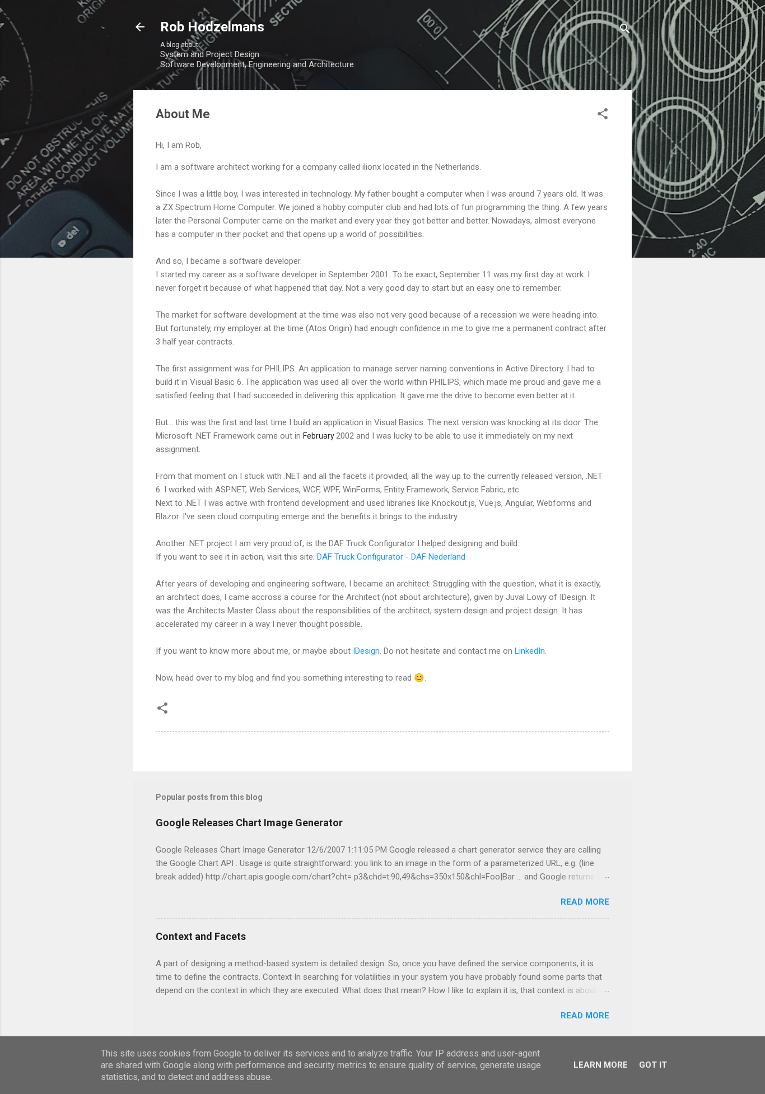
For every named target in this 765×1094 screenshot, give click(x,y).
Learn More (600, 1065)
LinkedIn (530, 651)
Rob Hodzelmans (212, 27)
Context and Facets (201, 936)
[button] (602, 115)
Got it (653, 1065)
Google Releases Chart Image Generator (249, 822)
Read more (585, 902)
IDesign (366, 651)
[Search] (625, 30)
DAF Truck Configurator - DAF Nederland (391, 557)
